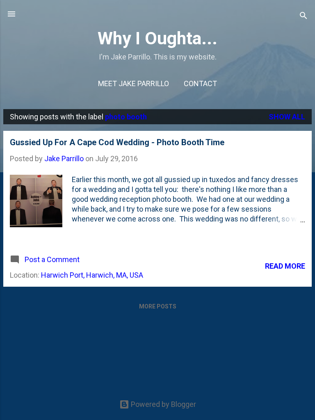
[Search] (303, 16)
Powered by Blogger (162, 404)
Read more (285, 266)
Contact (200, 83)
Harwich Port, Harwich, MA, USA (92, 275)
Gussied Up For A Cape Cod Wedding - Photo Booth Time (117, 142)
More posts (157, 306)
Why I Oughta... (157, 38)
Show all (287, 116)
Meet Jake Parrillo (133, 83)
